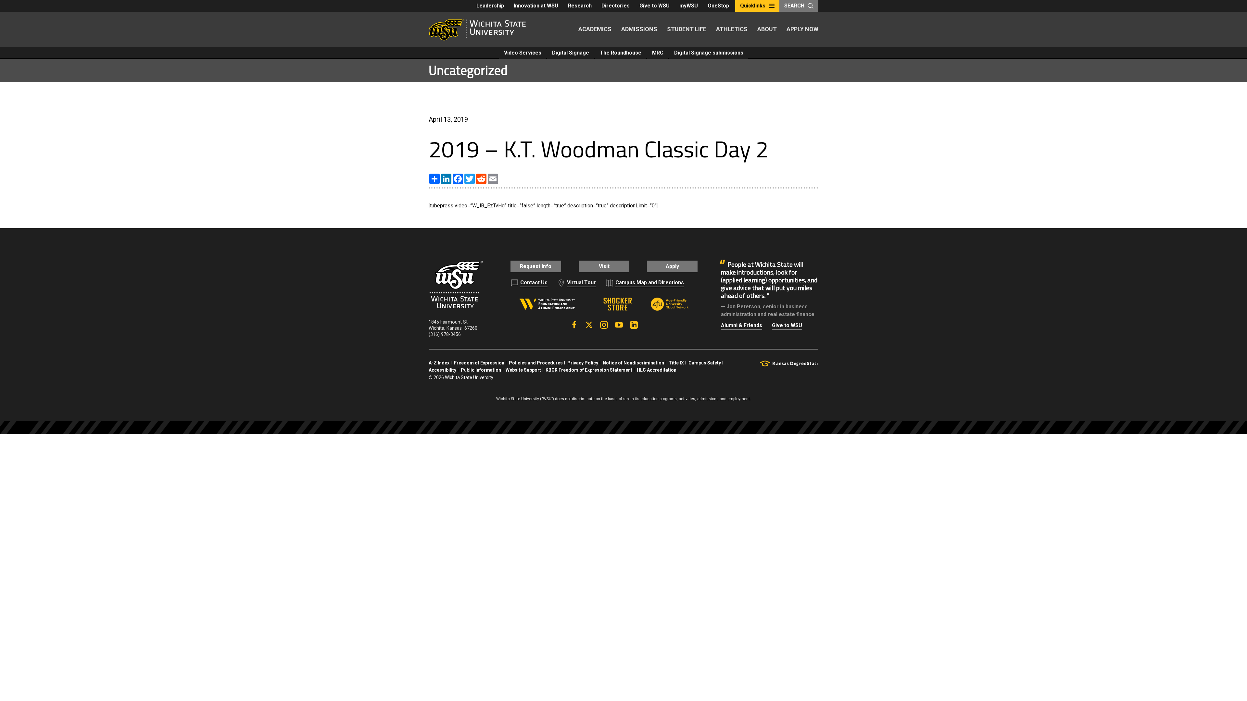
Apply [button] (672, 266)
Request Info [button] (535, 266)
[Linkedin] (634, 325)
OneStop (718, 6)
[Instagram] (604, 325)
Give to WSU (654, 6)
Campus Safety (704, 362)
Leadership (490, 6)
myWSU (688, 6)
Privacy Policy (582, 362)
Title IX (676, 362)
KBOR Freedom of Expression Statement (589, 370)
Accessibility (442, 370)
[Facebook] (574, 325)
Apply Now (802, 29)
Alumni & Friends (741, 325)
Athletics (732, 29)
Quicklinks (752, 6)
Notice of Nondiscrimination (633, 362)
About (767, 29)
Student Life (686, 29)
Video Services (522, 53)
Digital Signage (570, 53)
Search (794, 6)
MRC (657, 53)
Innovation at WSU (536, 6)
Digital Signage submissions (708, 53)
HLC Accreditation (656, 370)
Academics (594, 29)
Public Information (481, 370)
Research (580, 6)
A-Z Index (439, 362)
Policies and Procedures (536, 362)
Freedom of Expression (479, 362)
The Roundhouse (620, 53)
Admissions (639, 29)
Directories (615, 6)
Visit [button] (604, 266)
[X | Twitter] (589, 325)
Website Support (523, 370)
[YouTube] (619, 325)
